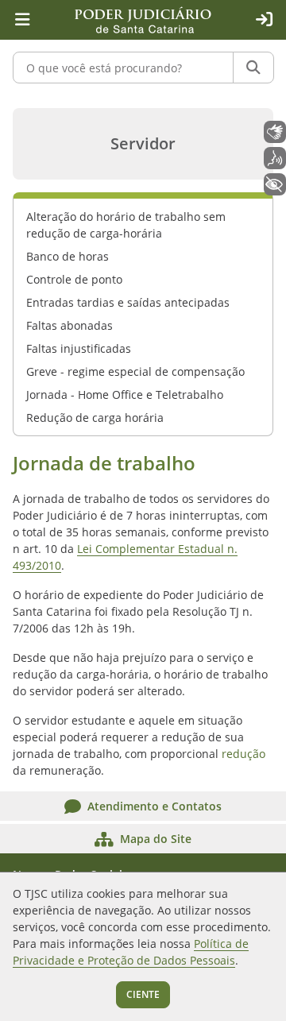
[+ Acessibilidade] (275, 184)
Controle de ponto (74, 279)
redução (243, 753)
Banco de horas (67, 256)
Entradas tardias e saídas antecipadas (128, 302)
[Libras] (275, 132)
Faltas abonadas (69, 325)
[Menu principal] (22, 20)
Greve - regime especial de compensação (135, 371)
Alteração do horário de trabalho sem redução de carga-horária (126, 225)
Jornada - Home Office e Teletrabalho (124, 394)
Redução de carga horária (95, 417)
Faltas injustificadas (78, 348)
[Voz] (275, 158)
